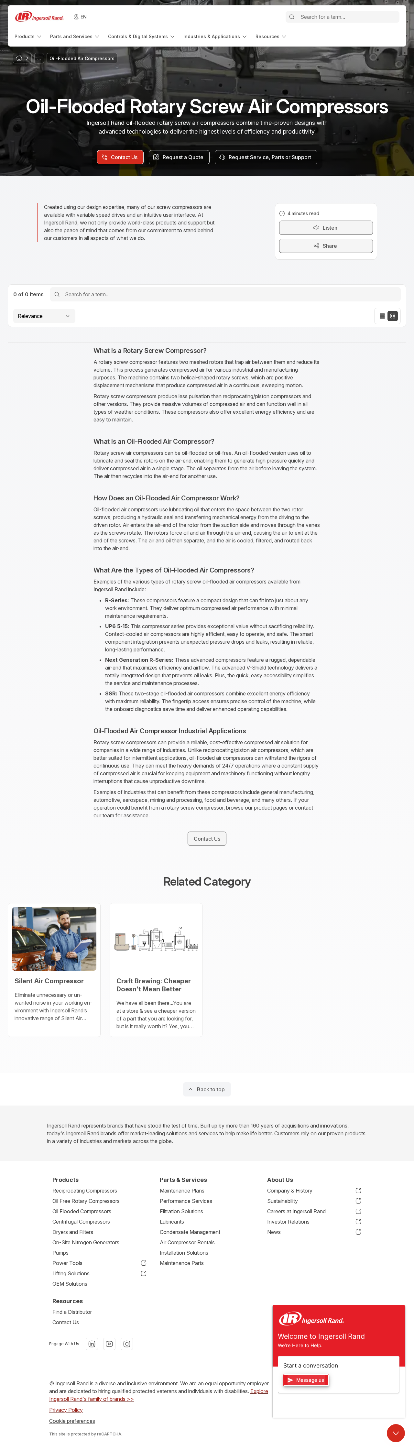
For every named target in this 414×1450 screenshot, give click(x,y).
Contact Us (65, 1322)
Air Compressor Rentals (187, 1242)
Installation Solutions (184, 1252)
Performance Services (186, 1201)
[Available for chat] (396, 1433)
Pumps (60, 1252)
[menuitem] (28, 36)
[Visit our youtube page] (109, 1344)
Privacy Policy (66, 1410)
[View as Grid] (392, 316)
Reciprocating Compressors (84, 1190)
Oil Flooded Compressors (81, 1211)
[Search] (292, 17)
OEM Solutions (69, 1284)
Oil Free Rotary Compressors (86, 1201)
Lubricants (172, 1221)
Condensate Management (190, 1232)
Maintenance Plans (182, 1190)
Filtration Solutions (181, 1211)
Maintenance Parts (182, 1263)
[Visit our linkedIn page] (92, 1344)
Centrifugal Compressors (81, 1221)
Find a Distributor (72, 1312)
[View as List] (382, 316)
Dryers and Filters (72, 1232)
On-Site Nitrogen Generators (85, 1242)
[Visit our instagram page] (127, 1344)
